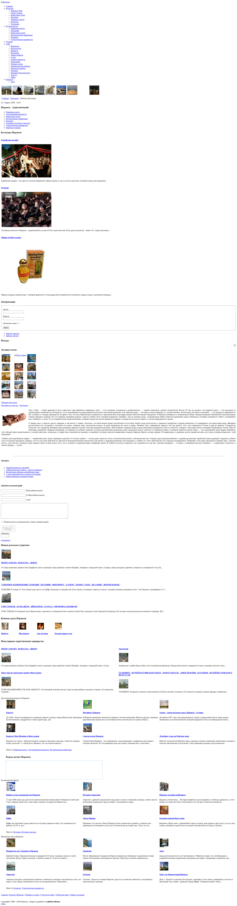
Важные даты (16, 11)
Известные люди (18, 15)
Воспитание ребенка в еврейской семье (22, 472)
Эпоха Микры (89, 818)
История (14, 17)
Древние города (17, 20)
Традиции (15, 24)
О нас (13, 57)
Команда (14, 51)
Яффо (8, 818)
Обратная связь (62, 895)
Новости (9, 79)
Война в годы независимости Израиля (23, 795)
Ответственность (18, 59)
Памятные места (18, 28)
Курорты (14, 37)
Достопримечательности (38, 750)
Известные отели (18, 33)
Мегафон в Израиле (91, 713)
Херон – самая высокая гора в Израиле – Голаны (181, 713)
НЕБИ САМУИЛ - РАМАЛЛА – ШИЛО (19, 563)
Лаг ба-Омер (42, 633)
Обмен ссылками (77, 895)
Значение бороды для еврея (17, 468)
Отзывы (9, 42)
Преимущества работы (20, 66)
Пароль (6, 316)
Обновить (5, 533)
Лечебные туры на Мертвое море (174, 736)
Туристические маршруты (22, 39)
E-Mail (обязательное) (35, 495)
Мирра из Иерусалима (11, 237)
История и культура (9, 405)
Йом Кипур (24, 633)
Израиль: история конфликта (172, 795)
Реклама (14, 71)
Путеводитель (12, 26)
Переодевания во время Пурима (19, 476)
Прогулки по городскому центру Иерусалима (21, 673)
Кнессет (9, 713)
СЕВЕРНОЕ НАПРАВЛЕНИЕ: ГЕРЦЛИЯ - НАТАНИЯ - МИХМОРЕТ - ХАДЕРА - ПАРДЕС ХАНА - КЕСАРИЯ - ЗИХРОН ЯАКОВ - (60, 585)
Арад (161, 851)
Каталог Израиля (16, 895)
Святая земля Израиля (93, 736)
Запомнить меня (10, 323)
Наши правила (17, 55)
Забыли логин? (12, 336)
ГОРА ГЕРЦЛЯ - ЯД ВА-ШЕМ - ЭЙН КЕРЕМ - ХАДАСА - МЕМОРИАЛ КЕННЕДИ (39, 606)
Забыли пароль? (12, 333)
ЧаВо (13, 77)
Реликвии (15, 31)
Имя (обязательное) (34, 491)
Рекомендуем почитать (20, 73)
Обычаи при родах (9, 402)
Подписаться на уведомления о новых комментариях (26, 522)
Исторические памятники (22, 35)
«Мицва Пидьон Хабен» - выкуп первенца (24, 470)
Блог (13, 82)
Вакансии (15, 46)
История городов (29, 832)
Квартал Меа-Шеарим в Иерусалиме (22, 736)
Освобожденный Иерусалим (171, 818)
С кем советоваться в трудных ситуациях (23, 474)
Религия (5, 188)
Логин (5, 309)
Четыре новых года (63, 633)
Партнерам (15, 62)
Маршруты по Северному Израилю (22, 851)
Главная (9, 6)
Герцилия (87, 851)
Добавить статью (32, 895)
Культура (9, 8)
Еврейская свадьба (9, 140)
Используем (16, 48)
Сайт (8, 44)
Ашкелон (10, 874)
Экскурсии (123, 649)
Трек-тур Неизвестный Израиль (173, 874)
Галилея (86, 874)
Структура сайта (47, 895)
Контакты (15, 53)
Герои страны (16, 13)
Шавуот (4, 633)
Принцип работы (18, 68)
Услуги (14, 75)
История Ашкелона (91, 795)
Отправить (5, 540)
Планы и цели (17, 64)
